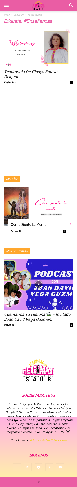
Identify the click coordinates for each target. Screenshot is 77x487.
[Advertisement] (38, 135)
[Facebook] (17, 467)
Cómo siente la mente (28, 224)
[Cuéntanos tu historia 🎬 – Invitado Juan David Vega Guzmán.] (38, 284)
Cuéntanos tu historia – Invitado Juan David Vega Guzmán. (37, 317)
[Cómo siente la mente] (38, 206)
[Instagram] (28, 467)
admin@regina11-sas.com (48, 440)
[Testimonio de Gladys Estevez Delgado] (38, 47)
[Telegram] (38, 467)
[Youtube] (60, 467)
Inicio (7, 14)
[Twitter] (49, 467)
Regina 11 (9, 82)
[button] (6, 5)
